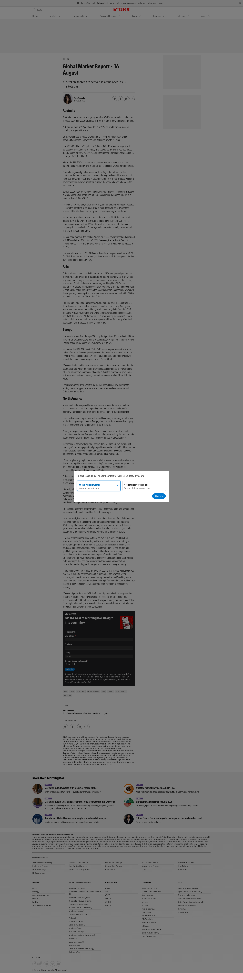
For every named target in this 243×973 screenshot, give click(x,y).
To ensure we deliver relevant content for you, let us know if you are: (110, 475)
